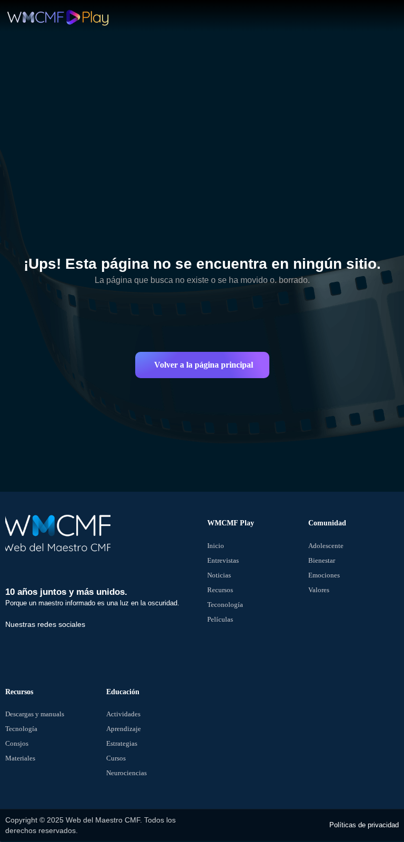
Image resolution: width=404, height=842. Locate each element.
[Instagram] (91, 646)
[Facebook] (18, 646)
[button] (202, 365)
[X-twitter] (55, 646)
